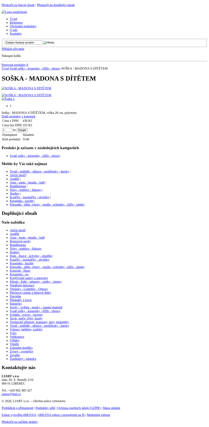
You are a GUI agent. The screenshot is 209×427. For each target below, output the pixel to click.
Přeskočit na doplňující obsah (56, 5)
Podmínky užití (45, 408)
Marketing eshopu (98, 415)
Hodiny (15, 193)
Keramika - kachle (21, 201)
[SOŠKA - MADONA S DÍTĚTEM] (26, 88)
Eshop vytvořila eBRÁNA (19, 415)
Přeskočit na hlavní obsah (18, 5)
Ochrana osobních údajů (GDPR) (79, 408)
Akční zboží (18, 175)
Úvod (5, 68)
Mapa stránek (111, 408)
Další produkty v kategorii (18, 116)
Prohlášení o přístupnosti (17, 408)
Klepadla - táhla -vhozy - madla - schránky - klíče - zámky (47, 204)
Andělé (14, 179)
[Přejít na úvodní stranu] (14, 12)
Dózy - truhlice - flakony (26, 190)
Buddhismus (18, 186)
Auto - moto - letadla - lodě (27, 182)
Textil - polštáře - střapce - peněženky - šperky (39, 171)
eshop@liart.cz (11, 394)
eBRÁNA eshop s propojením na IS (61, 415)
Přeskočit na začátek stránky (20, 422)
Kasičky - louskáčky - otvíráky (29, 197)
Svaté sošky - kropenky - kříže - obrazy (35, 68)
